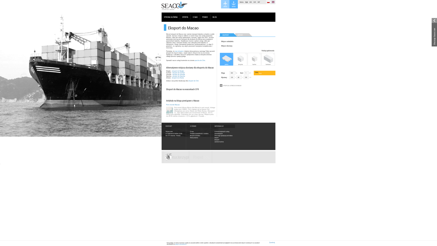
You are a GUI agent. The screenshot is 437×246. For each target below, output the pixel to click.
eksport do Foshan (178, 73)
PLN (246, 2)
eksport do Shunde (179, 74)
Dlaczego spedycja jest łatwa (223, 135)
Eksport (217, 140)
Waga (223, 73)
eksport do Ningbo (178, 71)
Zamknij (272, 242)
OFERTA (185, 17)
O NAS (195, 17)
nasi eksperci (179, 51)
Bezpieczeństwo (195, 135)
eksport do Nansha (179, 76)
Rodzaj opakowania (268, 50)
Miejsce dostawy (226, 46)
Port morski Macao (173, 105)
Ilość (241, 73)
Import (216, 137)
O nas (192, 131)
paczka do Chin (200, 60)
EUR (255, 2)
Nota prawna (194, 137)
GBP (259, 2)
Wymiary (224, 77)
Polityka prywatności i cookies (199, 133)
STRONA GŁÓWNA (171, 17)
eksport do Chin (193, 81)
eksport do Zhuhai (178, 78)
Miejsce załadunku (227, 41)
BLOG (215, 17)
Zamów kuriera (219, 142)
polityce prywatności (180, 244)
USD (250, 2)
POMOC (205, 17)
